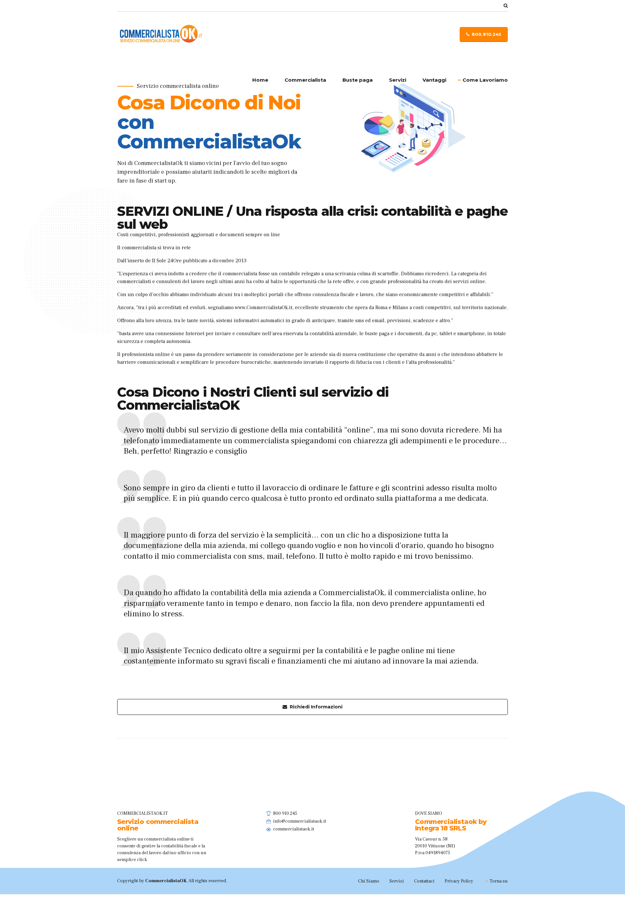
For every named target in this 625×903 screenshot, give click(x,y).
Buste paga (357, 80)
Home (260, 80)
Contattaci (424, 881)
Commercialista (305, 80)
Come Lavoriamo (485, 80)
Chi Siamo (368, 881)
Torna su (499, 881)
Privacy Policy (459, 881)
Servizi (397, 80)
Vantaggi (434, 80)
